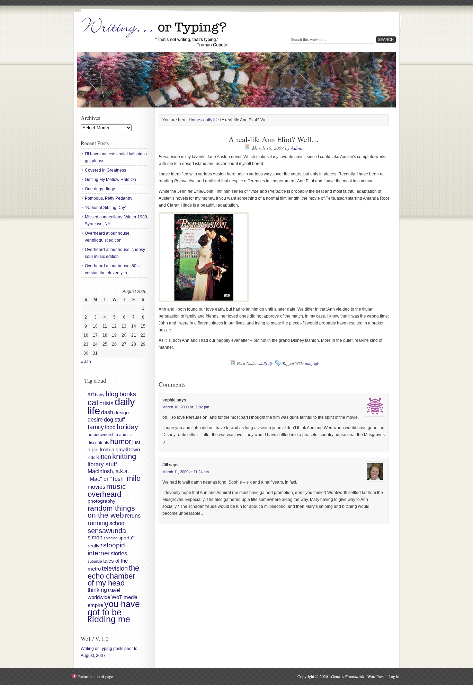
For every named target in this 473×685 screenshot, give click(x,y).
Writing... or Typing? (155, 33)
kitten (103, 456)
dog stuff (114, 420)
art (91, 394)
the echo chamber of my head (113, 575)
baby (100, 394)
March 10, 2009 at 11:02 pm (185, 407)
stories (119, 553)
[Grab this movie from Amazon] (204, 300)
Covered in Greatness (105, 170)
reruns (133, 516)
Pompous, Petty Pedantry (108, 198)
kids (91, 457)
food (110, 427)
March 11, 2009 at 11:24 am (185, 472)
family (96, 427)
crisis (106, 403)
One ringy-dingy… (102, 189)
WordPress (376, 676)
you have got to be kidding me (114, 611)
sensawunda (107, 531)
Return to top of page (95, 676)
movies (96, 487)
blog (112, 394)
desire (95, 420)
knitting (124, 456)
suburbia (95, 561)
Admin (297, 148)
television (115, 568)
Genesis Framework (347, 676)
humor (120, 441)
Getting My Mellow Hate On (110, 179)
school (117, 523)
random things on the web (111, 511)
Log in (394, 676)
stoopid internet (106, 549)
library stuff (102, 464)
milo (134, 478)
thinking (97, 590)
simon (95, 537)
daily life (266, 363)
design (121, 412)
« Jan (86, 361)
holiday (127, 427)
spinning (110, 538)
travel (114, 590)
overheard (104, 494)
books (127, 394)
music (116, 486)
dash (107, 412)
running (98, 523)
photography (101, 501)
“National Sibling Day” (105, 207)
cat (93, 402)
